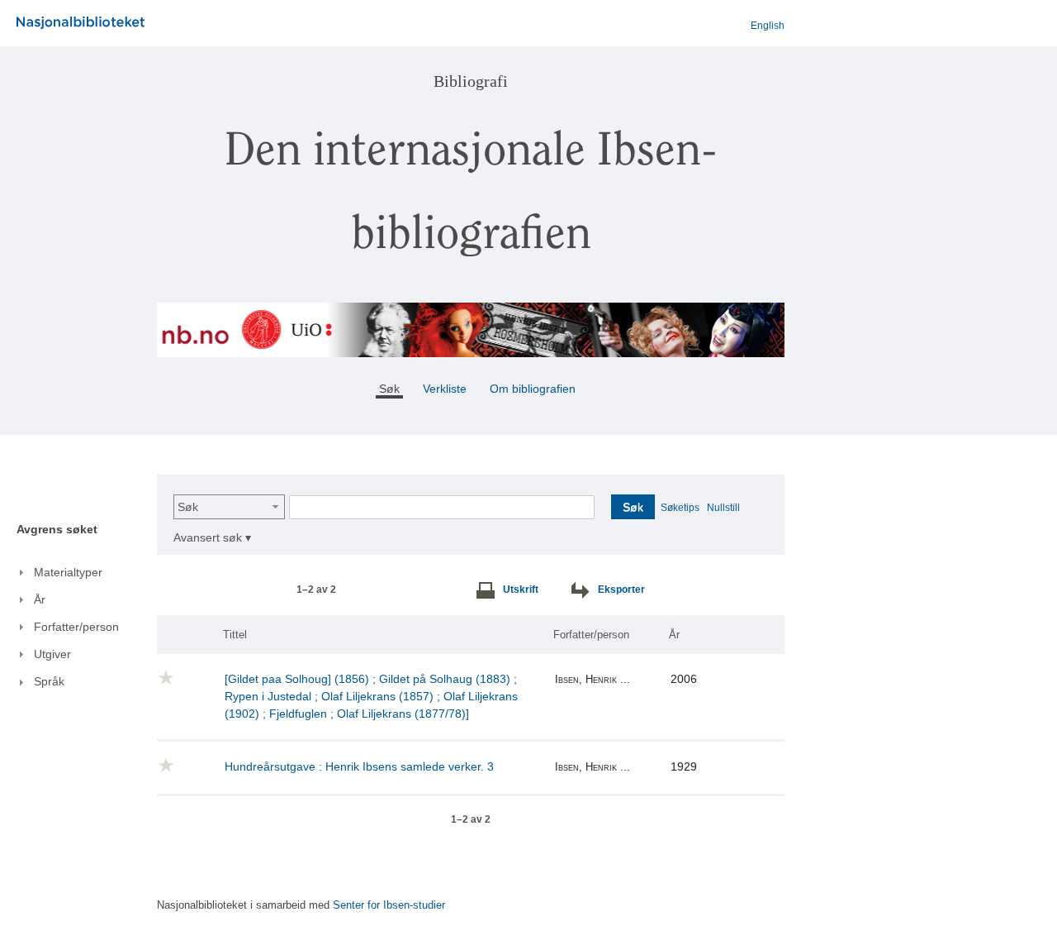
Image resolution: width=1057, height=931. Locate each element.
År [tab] (39, 599)
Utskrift (520, 589)
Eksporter (621, 589)
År (674, 634)
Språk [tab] (49, 681)
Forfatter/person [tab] (76, 626)
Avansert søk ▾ (212, 537)
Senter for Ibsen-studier (389, 905)
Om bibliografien (534, 388)
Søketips (680, 507)
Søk (188, 506)
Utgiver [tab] (52, 654)
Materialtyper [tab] (68, 572)
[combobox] (229, 506)
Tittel (235, 634)
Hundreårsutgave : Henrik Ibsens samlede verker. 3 (359, 766)
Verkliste (444, 388)
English (767, 25)
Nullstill (723, 507)
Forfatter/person (591, 634)
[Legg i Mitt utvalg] (166, 680)
